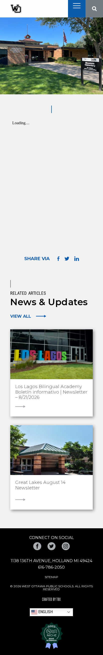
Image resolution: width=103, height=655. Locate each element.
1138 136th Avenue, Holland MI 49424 (51, 560)
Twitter (52, 546)
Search (94, 8)
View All (20, 316)
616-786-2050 (51, 567)
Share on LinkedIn (76, 258)
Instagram (66, 546)
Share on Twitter (66, 259)
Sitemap (51, 577)
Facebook (37, 546)
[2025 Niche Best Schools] (51, 635)
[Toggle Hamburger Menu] (77, 5)
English (45, 611)
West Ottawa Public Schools (16, 8)
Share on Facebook (58, 258)
